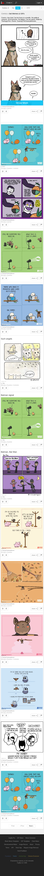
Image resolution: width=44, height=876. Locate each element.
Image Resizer (23, 844)
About (31, 844)
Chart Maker (35, 841)
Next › (31, 826)
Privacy (37, 844)
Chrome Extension (33, 856)
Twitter (15, 856)
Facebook (8, 856)
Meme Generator (30, 838)
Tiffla (3, 383)
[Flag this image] (41, 111)
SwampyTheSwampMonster (8, 106)
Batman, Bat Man (9, 452)
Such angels (6, 339)
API (12, 847)
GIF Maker (20, 838)
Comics (4, 8)
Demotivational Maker (10, 844)
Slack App (19, 847)
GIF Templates (25, 841)
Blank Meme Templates (12, 841)
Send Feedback (22, 851)
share (33, 111)
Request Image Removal (31, 847)
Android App (22, 856)
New (17, 8)
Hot (13, 8)
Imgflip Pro (12, 838)
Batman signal (7, 395)
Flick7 (3, 166)
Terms (7, 847)
